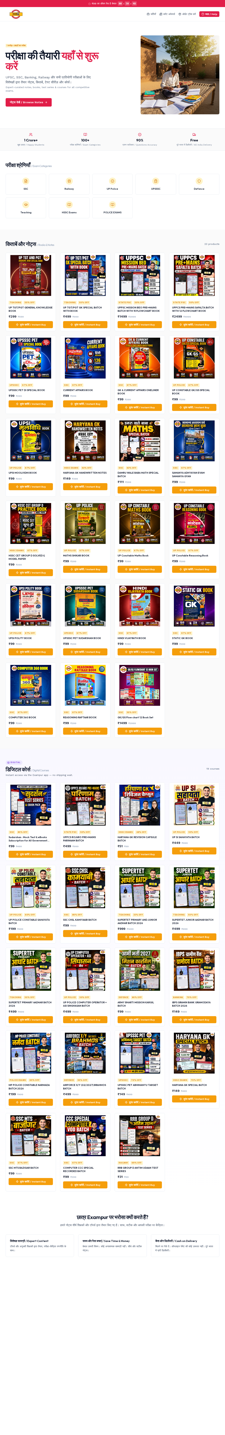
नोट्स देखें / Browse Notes (26, 102)
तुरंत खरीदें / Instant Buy (33, 324)
